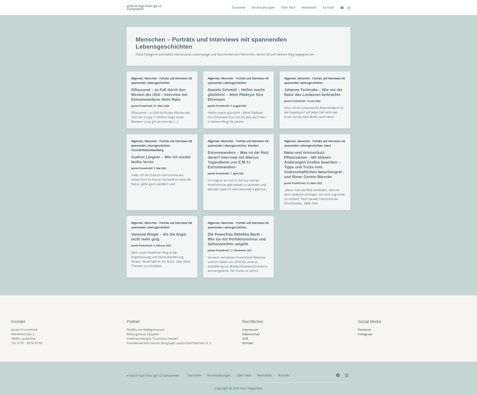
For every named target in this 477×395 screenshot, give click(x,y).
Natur (327, 145)
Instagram (365, 334)
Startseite (238, 7)
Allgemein (137, 78)
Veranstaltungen (263, 7)
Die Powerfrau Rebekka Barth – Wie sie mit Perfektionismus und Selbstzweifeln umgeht (237, 239)
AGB (245, 339)
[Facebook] (342, 7)
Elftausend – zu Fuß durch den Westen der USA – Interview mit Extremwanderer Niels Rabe (159, 94)
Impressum (250, 330)
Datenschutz (251, 334)
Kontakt (328, 7)
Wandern (253, 145)
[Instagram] (348, 7)
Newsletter (309, 7)
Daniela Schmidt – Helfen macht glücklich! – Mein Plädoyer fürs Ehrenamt (236, 94)
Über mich (288, 7)
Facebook (364, 330)
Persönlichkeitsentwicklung (147, 150)
